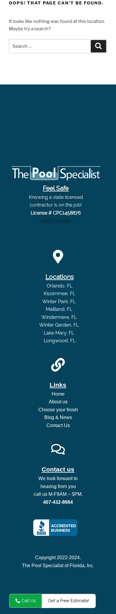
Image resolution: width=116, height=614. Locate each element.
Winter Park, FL (59, 301)
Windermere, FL (59, 317)
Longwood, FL (60, 340)
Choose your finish (58, 409)
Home (58, 393)
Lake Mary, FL (59, 333)
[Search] (98, 46)
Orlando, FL (59, 286)
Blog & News (58, 417)
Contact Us (58, 425)
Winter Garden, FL (59, 325)
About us (58, 401)
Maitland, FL (59, 309)
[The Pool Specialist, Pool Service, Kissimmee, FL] (55, 527)
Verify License (56, 220)
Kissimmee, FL (59, 293)
